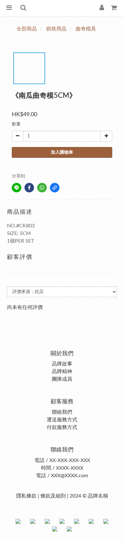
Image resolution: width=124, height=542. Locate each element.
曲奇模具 (86, 28)
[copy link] (54, 187)
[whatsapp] (42, 187)
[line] (16, 187)
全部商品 (27, 28)
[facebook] (29, 187)
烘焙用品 (56, 28)
